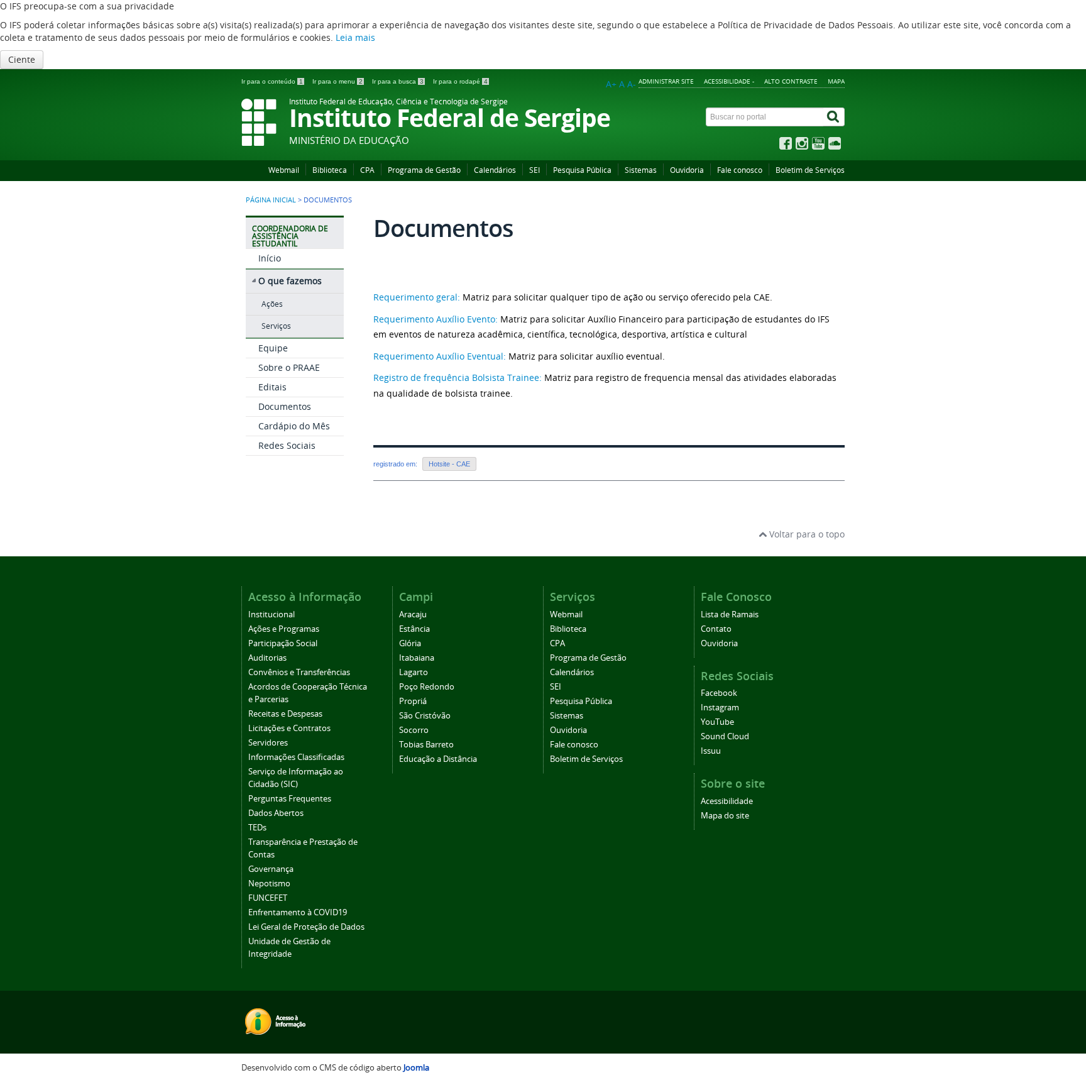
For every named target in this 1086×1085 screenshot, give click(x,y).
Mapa (836, 81)
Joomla (416, 1067)
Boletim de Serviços (810, 170)
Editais (272, 387)
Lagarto (413, 672)
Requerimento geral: (416, 297)
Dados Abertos (276, 813)
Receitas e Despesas (285, 713)
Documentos (284, 406)
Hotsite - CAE (449, 464)
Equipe (273, 348)
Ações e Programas (283, 629)
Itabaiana (416, 658)
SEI (534, 170)
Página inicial (271, 200)
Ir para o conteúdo (272, 81)
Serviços (276, 326)
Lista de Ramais (730, 614)
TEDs (257, 827)
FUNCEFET (267, 898)
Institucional (271, 614)
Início (269, 258)
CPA (367, 170)
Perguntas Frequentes (289, 798)
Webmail (283, 170)
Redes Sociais (286, 445)
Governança (270, 869)
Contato (716, 629)
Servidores (268, 742)
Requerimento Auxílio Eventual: (439, 356)
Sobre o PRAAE (289, 367)
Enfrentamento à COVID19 (297, 912)
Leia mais (355, 37)
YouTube (717, 722)
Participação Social (282, 643)
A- (631, 84)
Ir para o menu (337, 81)
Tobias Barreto (426, 744)
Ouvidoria (687, 170)
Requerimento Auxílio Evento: (435, 319)
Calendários (495, 170)
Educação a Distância (438, 759)
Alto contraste (791, 81)
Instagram (720, 707)
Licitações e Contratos (289, 728)
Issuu (711, 751)
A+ (611, 84)
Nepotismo (269, 883)
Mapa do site (725, 815)
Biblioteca (329, 170)
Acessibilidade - (729, 81)
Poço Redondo (426, 686)
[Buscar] (834, 116)
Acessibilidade (727, 801)
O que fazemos (290, 281)
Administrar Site (666, 81)
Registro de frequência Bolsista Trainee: (457, 377)
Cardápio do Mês (294, 426)
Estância (414, 629)
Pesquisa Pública (582, 170)
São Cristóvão (425, 715)
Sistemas (641, 170)
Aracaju (413, 614)
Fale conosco (739, 170)
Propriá (413, 701)
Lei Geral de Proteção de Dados (306, 927)
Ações (272, 304)
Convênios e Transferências (299, 672)
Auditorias (267, 658)
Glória (410, 643)
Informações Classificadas (296, 757)
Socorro (414, 730)
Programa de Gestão (424, 170)
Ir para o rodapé (460, 81)
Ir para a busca (398, 81)
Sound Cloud (725, 736)
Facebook (719, 693)
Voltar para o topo (806, 534)
